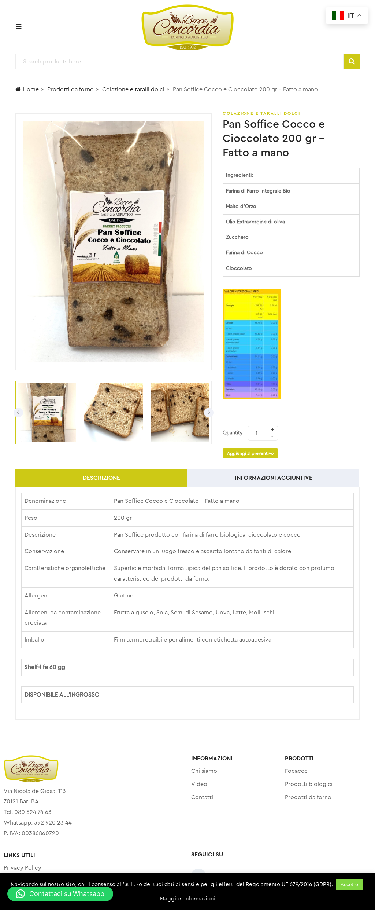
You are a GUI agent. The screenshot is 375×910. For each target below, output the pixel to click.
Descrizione (101, 478)
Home (31, 89)
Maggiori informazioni (187, 899)
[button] (60, 894)
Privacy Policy (22, 868)
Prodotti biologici (309, 784)
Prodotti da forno (70, 89)
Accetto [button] (349, 884)
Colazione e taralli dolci (133, 89)
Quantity (233, 432)
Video (199, 784)
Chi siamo (204, 771)
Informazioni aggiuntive (273, 478)
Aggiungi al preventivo (250, 453)
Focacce (296, 771)
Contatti (202, 797)
